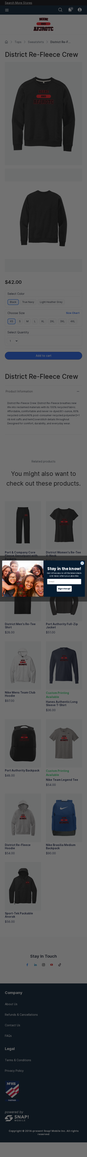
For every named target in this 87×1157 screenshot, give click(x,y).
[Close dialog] (82, 563)
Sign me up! (64, 588)
